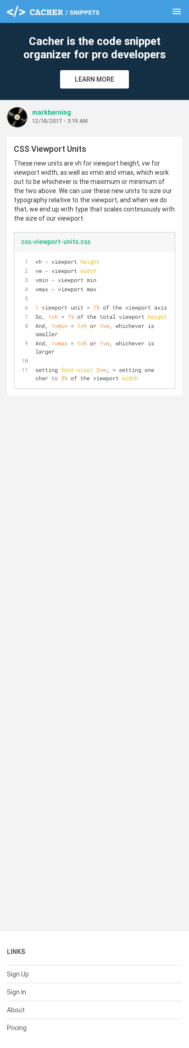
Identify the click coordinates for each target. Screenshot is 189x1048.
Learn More (94, 79)
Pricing (17, 1028)
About (16, 1010)
